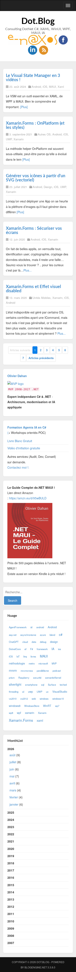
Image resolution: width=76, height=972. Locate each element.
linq (25, 656)
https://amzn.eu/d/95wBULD (27, 498)
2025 (10, 812)
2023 (10, 827)
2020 (10, 849)
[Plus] (24, 107)
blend (52, 634)
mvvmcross (27, 670)
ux (47, 691)
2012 (10, 906)
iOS (45, 87)
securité (37, 677)
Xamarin (19, 139)
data (34, 641)
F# (31, 649)
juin (12, 769)
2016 (10, 877)
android (40, 627)
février (14, 797)
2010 (10, 921)
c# (60, 634)
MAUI (52, 87)
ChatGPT (14, 641)
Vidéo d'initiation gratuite (23, 448)
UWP (9, 139)
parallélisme (43, 670)
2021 (10, 841)
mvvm (13, 670)
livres (33, 656)
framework (42, 649)
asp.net (12, 634)
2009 (10, 928)
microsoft (43, 663)
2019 (10, 856)
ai (31, 627)
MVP (54, 663)
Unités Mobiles (42, 298)
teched (63, 684)
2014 (10, 892)
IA (53, 649)
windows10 (58, 698)
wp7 (57, 705)
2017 (10, 870)
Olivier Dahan (17, 376)
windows (44, 698)
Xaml (61, 87)
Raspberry (23, 677)
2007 (10, 943)
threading (13, 691)
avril (12, 783)
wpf (19, 713)
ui (23, 691)
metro (32, 663)
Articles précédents (41, 358)
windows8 (14, 706)
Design (48, 187)
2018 (10, 863)
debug (43, 641)
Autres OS (44, 134)
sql (42, 684)
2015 (10, 885)
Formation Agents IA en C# (26, 427)
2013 (10, 899)
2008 (10, 935)
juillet (13, 762)
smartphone (31, 684)
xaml (40, 720)
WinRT (47, 706)
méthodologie (17, 663)
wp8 (11, 712)
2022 (10, 834)
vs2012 (24, 698)
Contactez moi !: (18, 467)
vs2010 (12, 698)
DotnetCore (15, 649)
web (34, 698)
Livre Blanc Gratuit (19, 441)
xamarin (29, 713)
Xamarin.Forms (21, 720)
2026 (15, 776)
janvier (14, 804)
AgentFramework (18, 627)
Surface (52, 684)
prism (12, 677)
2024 (10, 819)
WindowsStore (31, 705)
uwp (30, 691)
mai (12, 776)
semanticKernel (53, 677)
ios (59, 649)
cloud (25, 641)
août (12, 755)
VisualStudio (59, 691)
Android (36, 87)
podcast (57, 670)
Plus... (27, 270)
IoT (18, 656)
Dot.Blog (38, 21)
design (54, 642)
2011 (10, 914)
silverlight (15, 684)
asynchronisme (28, 634)
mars (13, 790)
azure (43, 634)
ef (25, 649)
